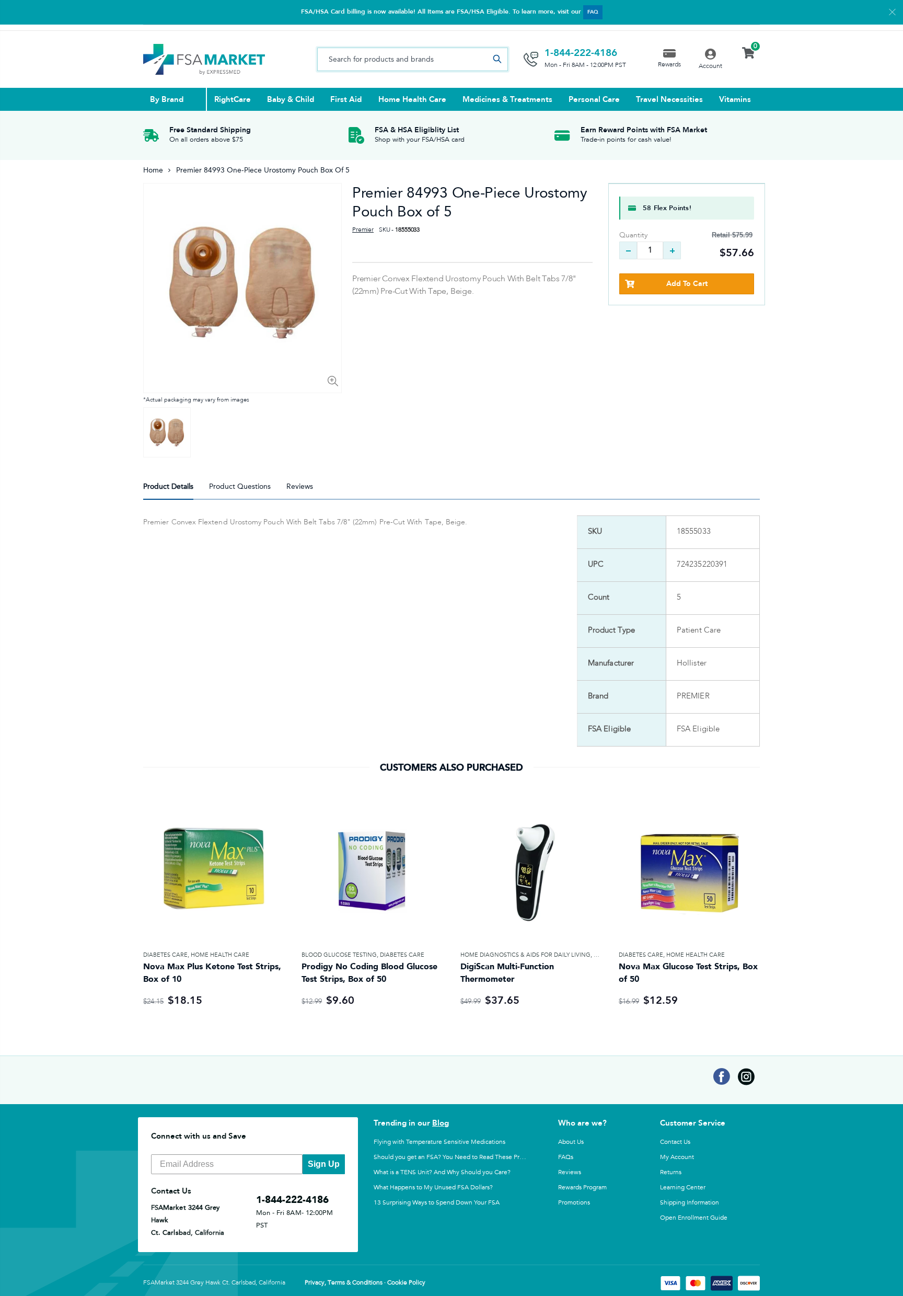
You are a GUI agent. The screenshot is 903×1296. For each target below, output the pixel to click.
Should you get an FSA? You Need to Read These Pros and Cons (463, 1157)
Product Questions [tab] (240, 486)
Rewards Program (582, 1187)
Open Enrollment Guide (693, 1217)
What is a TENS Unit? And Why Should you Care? (442, 1172)
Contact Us (675, 1142)
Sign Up (324, 1164)
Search (497, 59)
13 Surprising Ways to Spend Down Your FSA (437, 1202)
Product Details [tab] (168, 486)
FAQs (565, 1157)
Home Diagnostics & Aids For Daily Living (525, 955)
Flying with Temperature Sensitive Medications (439, 1142)
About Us (571, 1142)
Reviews (569, 1172)
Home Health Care (220, 955)
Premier (363, 230)
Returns (670, 1172)
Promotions (574, 1202)
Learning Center (682, 1187)
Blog (440, 1123)
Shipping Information (689, 1202)
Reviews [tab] (299, 486)
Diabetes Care (165, 955)
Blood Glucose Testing (339, 955)
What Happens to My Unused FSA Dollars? (433, 1187)
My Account (677, 1157)
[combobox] (412, 59)
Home (153, 170)
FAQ (592, 12)
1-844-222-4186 (581, 53)
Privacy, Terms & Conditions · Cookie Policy (365, 1283)
